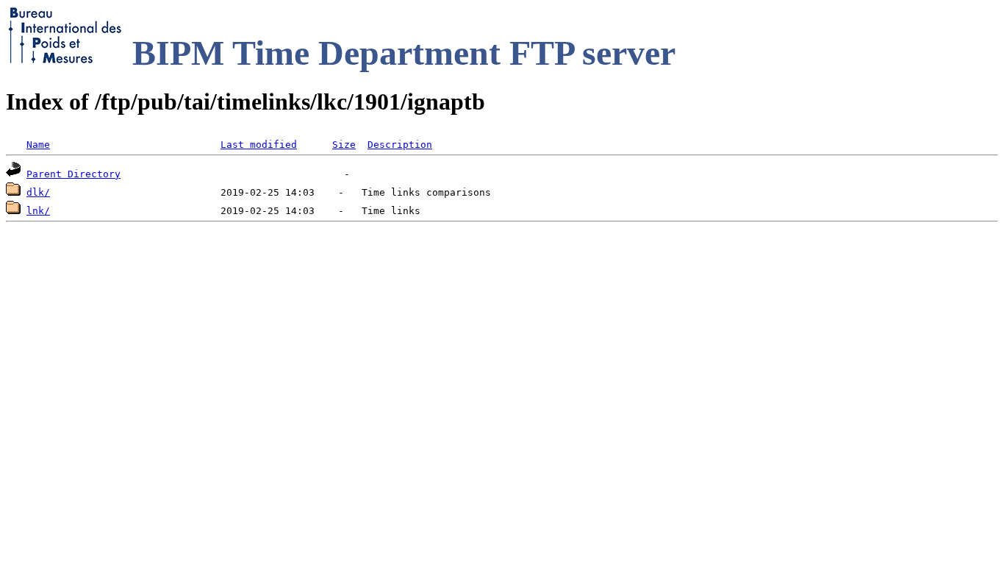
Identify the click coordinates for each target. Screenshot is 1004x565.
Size (344, 144)
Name (38, 144)
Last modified (258, 144)
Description (399, 144)
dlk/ (38, 192)
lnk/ (38, 210)
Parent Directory (73, 174)
